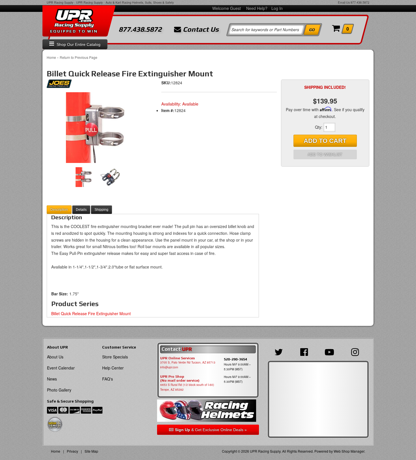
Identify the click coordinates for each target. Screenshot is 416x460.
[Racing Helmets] (208, 410)
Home (51, 57)
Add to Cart (325, 140)
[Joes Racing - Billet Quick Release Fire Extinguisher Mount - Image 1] (98, 127)
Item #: (167, 110)
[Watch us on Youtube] (331, 351)
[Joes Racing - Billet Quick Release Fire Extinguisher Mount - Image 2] (110, 177)
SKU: (166, 82)
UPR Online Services (177, 358)
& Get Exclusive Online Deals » (211, 429)
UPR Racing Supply (60, 2)
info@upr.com (169, 367)
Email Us (344, 2)
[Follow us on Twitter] (280, 351)
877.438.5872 (360, 2)
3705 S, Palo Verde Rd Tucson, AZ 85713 (187, 362)
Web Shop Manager (349, 451)
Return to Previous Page (78, 57)
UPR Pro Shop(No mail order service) (180, 378)
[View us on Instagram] (356, 351)
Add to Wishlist (325, 154)
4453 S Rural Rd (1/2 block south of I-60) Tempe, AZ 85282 (187, 387)
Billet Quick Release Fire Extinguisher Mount (91, 313)
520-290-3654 (235, 359)
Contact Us (200, 29)
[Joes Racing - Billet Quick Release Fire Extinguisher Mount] (59, 85)
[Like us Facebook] (305, 351)
